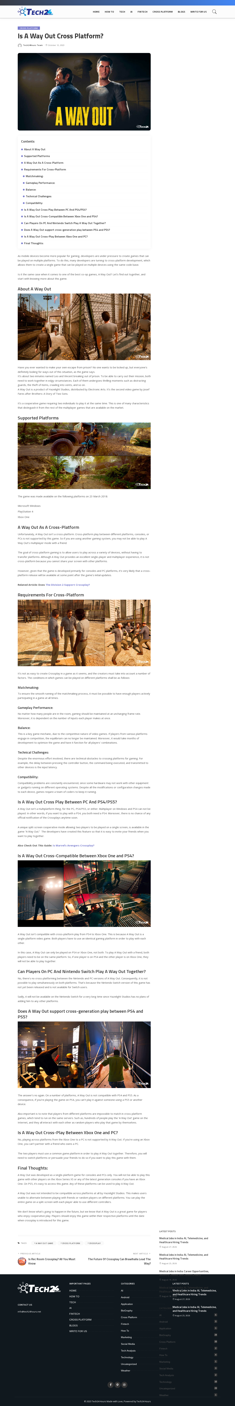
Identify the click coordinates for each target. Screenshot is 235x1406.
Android (163, 1321)
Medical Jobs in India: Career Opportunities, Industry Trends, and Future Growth (184, 1273)
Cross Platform (29, 28)
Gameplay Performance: (40, 183)
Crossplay (95, 1243)
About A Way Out (34, 149)
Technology (165, 1382)
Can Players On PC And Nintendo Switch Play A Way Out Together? (65, 223)
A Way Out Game (44, 1243)
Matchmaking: (34, 176)
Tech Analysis (166, 1375)
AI (160, 1315)
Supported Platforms (37, 156)
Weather (164, 1395)
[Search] (214, 12)
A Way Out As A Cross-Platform (43, 163)
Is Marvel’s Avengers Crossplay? (73, 845)
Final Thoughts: (34, 243)
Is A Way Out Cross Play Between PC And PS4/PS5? (55, 210)
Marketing (164, 1361)
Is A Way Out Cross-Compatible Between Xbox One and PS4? (61, 216)
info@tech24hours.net (29, 1311)
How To (163, 1355)
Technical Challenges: (39, 196)
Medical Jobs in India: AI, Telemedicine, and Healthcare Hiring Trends (183, 1240)
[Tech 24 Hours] (35, 12)
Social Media (166, 1368)
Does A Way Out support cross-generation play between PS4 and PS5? (67, 230)
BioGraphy (165, 1335)
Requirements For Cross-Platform (45, 169)
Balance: (31, 189)
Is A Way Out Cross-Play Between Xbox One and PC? (56, 236)
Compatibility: (34, 203)
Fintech (163, 1348)
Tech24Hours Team (33, 45)
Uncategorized (167, 1388)
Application (165, 1328)
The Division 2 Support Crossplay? (68, 584)
